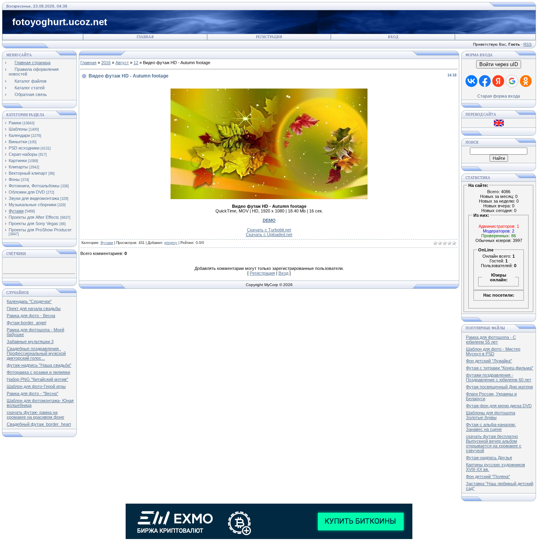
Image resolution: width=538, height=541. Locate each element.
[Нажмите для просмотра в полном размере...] (269, 197)
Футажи (16, 211)
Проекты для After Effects (34, 217)
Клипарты (18, 166)
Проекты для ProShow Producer (40, 229)
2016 (106, 62)
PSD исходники (24, 148)
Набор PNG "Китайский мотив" (37, 379)
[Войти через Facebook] (485, 81)
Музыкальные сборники (32, 204)
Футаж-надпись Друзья (489, 457)
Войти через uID (498, 64)
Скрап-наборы (23, 154)
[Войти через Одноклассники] (526, 81)
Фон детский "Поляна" (488, 476)
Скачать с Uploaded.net (269, 234)
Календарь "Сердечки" (29, 301)
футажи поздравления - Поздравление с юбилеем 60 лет (498, 377)
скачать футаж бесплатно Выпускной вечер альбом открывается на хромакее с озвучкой (493, 443)
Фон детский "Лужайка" (489, 360)
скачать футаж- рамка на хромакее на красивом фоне (35, 414)
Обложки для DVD (27, 192)
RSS (527, 44)
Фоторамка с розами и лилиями (38, 372)
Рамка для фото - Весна (31, 315)
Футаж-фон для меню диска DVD (499, 405)
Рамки (15, 122)
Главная (145, 37)
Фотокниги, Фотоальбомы (34, 185)
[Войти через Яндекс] (498, 81)
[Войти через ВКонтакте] (471, 81)
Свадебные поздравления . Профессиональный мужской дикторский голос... (36, 353)
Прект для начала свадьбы (34, 308)
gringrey (170, 243)
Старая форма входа (498, 96)
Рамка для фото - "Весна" (32, 393)
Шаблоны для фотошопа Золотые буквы (490, 415)
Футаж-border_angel (26, 322)
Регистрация (269, 37)
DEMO (269, 220)
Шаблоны (18, 129)
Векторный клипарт (28, 173)
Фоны (14, 179)
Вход (393, 37)
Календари (19, 135)
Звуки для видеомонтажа (34, 198)
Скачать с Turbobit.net (269, 229)
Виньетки (18, 141)
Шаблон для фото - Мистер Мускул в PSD (493, 351)
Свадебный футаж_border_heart (39, 424)
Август (122, 62)
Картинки (18, 160)
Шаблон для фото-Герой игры (36, 386)
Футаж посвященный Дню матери (499, 386)
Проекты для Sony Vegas (33, 223)
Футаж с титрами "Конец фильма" (499, 368)
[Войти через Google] (512, 81)
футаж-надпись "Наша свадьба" (39, 365)
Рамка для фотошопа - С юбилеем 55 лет (491, 339)
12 (136, 62)
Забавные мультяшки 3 (30, 341)
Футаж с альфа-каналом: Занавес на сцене (491, 427)
